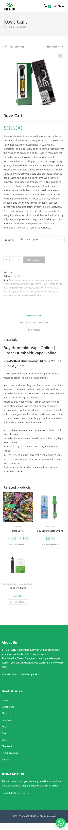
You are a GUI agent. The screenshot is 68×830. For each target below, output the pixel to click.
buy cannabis (46, 279)
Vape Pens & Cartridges (23, 583)
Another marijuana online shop (24, 279)
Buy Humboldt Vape (54, 283)
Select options (18, 544)
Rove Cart (22, 26)
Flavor (9, 240)
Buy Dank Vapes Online (31, 283)
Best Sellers (19, 275)
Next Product (53, 46)
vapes (36, 467)
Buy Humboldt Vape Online (16, 287)
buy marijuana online (24, 291)
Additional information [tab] (34, 322)
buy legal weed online (41, 287)
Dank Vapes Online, (14, 373)
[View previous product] (5, 47)
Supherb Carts (18, 587)
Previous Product (16, 46)
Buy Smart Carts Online (50, 530)
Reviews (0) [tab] (34, 330)
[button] (60, 56)
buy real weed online (31, 295)
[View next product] (62, 47)
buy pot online (43, 291)
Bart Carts (18, 530)
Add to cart (34, 259)
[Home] (4, 26)
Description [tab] (34, 315)
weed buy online (23, 418)
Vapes (19, 471)
